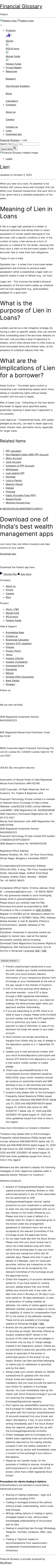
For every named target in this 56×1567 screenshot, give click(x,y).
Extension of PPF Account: (20, 465)
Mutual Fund (12, 613)
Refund (9, 673)
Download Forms (15, 665)
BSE (37, 950)
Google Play (10, 574)
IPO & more (12, 616)
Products (11, 30)
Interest (10, 487)
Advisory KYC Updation (19, 643)
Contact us (12, 636)
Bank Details (12, 680)
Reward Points (13, 499)
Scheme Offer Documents (20, 676)
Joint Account (13, 462)
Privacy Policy (13, 650)
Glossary (10, 684)
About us (11, 586)
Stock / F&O (12, 609)
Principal (10, 491)
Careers (10, 593)
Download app (14, 134)
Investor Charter (15, 658)
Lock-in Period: (14, 480)
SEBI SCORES (43, 910)
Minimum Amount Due (18, 502)
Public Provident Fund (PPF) (21, 495)
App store (25, 574)
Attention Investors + (10, 961)
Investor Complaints (17, 661)
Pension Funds (13, 620)
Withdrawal (12, 469)
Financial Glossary (21, 6)
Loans (9, 158)
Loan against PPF (15, 473)
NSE (44, 950)
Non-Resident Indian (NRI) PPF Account (27, 454)
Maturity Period (14, 484)
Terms (9, 654)
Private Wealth (14, 67)
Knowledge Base (15, 632)
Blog (8, 597)
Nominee (10, 476)
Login (9, 130)
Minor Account (14, 458)
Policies (10, 647)
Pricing (9, 589)
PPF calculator (13, 451)
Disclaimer (11, 669)
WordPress (6, 1562)
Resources (11, 71)
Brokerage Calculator (17, 639)
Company (11, 104)
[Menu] (1, 25)
